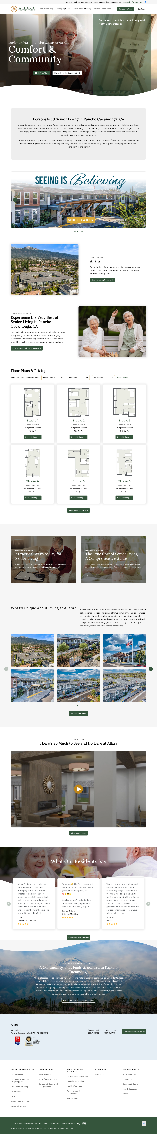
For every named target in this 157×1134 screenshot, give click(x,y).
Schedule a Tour (125, 9)
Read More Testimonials (78, 937)
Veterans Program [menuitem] (18, 1106)
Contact (141, 9)
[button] (15, 200)
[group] (78, 200)
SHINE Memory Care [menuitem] (48, 1079)
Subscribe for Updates (132, 2)
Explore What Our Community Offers (78, 1000)
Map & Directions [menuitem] (130, 1089)
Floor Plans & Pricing (82, 9)
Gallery (97, 9)
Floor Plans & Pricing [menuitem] (19, 1087)
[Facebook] (144, 1123)
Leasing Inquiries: (107, 2)
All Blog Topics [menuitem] (101, 1074)
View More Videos (78, 833)
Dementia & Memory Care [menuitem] (77, 1076)
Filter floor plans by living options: (25, 378)
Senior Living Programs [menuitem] (20, 1101)
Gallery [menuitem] (14, 1096)
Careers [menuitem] (126, 1094)
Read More (21, 576)
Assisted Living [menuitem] (45, 1074)
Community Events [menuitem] (130, 1084)
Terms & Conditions (68, 1123)
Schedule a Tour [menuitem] (130, 1074)
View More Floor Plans (78, 510)
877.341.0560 (43, 1123)
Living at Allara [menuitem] (17, 1074)
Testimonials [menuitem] (16, 1091)
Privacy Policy (55, 1123)
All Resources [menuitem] (72, 1098)
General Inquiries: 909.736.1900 (79, 2)
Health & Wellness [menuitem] (74, 1086)
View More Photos (78, 713)
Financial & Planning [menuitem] (75, 1081)
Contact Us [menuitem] (127, 1079)
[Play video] (78, 789)
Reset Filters (122, 378)
